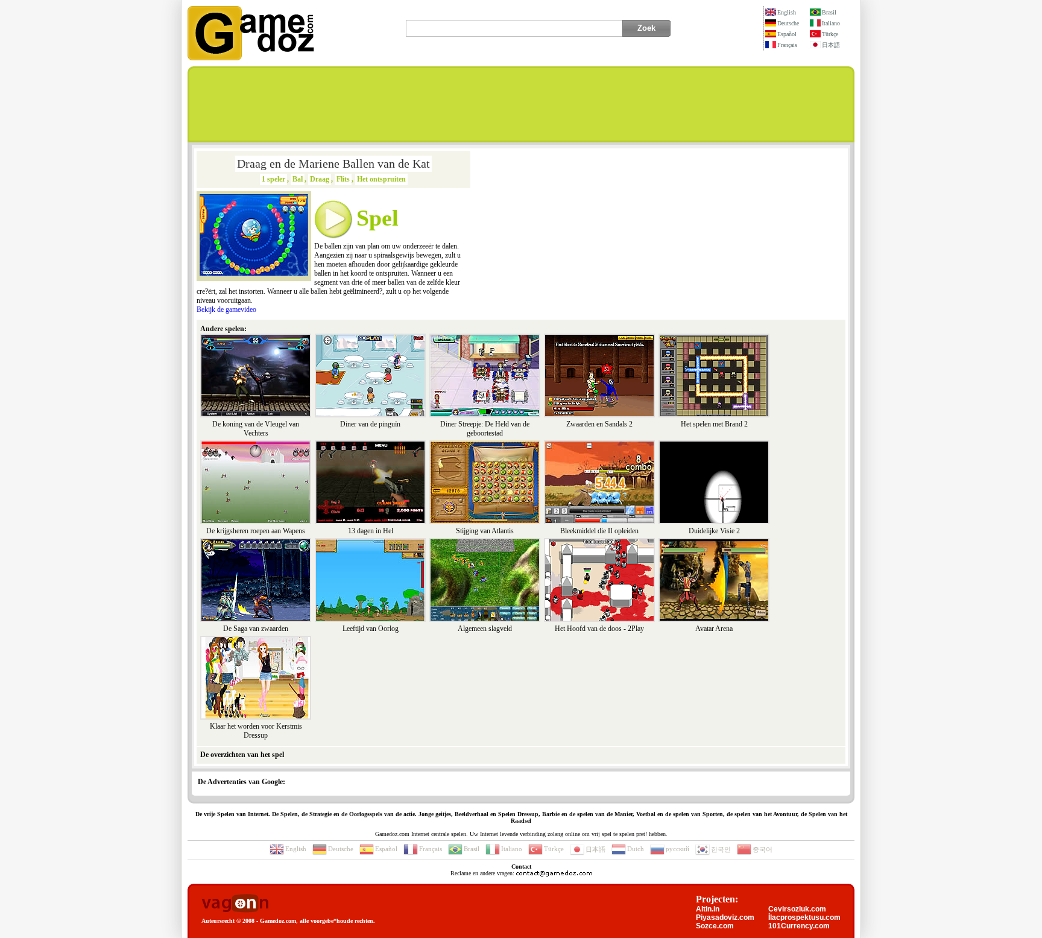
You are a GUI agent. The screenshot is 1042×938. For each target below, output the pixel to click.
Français (787, 45)
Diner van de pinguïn (370, 424)
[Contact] (554, 873)
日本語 (831, 45)
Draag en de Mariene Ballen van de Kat (333, 163)
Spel (377, 217)
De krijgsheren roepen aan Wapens (255, 531)
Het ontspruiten (381, 179)
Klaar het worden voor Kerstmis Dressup (256, 731)
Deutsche (788, 23)
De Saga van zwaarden (255, 628)
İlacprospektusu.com (804, 917)
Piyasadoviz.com (725, 917)
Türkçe (830, 34)
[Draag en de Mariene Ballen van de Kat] (254, 273)
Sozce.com (715, 926)
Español (787, 34)
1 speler (273, 179)
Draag (319, 179)
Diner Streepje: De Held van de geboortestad (484, 428)
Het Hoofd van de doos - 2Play (599, 628)
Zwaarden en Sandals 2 (599, 424)
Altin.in (707, 909)
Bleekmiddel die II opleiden (599, 531)
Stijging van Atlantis (485, 531)
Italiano (831, 23)
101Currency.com (799, 926)
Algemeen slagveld (485, 628)
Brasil (829, 12)
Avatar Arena (714, 628)
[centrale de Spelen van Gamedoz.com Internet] (251, 58)
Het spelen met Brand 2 (714, 424)
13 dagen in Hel (370, 531)
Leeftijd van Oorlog (371, 628)
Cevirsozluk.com (797, 909)
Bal (297, 179)
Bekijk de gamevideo (226, 309)
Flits (343, 179)
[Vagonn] (234, 904)
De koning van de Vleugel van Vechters (255, 428)
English (786, 12)
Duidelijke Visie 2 (714, 531)
